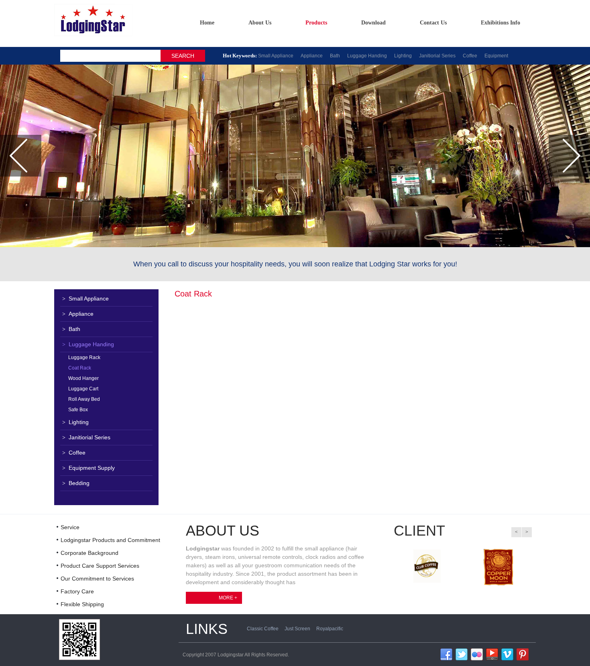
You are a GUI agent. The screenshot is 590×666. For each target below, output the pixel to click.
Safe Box (78, 409)
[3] (477, 654)
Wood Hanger (83, 378)
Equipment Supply (88, 468)
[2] (462, 654)
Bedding (76, 483)
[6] (523, 654)
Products (316, 23)
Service (70, 527)
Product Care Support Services (100, 565)
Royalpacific (329, 628)
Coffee (470, 56)
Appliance (312, 56)
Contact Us (433, 23)
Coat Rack (79, 368)
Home (207, 23)
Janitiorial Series (437, 56)
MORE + (228, 598)
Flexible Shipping (82, 604)
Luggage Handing (367, 56)
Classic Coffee (263, 628)
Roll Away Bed (84, 399)
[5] (507, 654)
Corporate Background (89, 553)
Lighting (403, 56)
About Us (259, 23)
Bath (335, 56)
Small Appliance (275, 56)
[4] (492, 654)
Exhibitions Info (500, 23)
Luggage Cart (83, 389)
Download (373, 23)
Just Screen (297, 628)
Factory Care (77, 591)
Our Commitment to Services (97, 578)
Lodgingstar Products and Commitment (110, 540)
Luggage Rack (84, 357)
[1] (446, 654)
